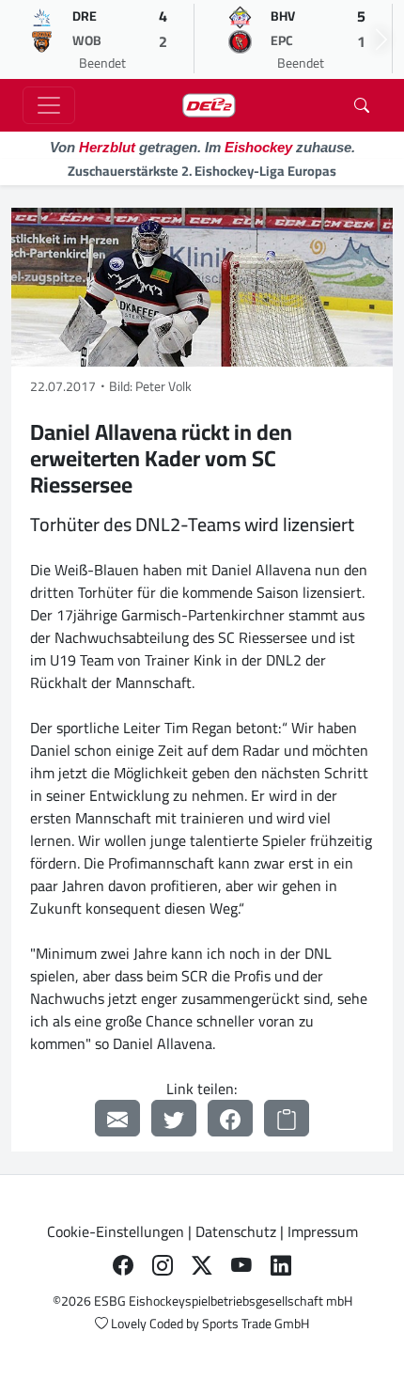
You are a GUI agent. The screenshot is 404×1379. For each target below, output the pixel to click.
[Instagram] (162, 1265)
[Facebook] (230, 1118)
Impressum (322, 1231)
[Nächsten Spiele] (381, 39)
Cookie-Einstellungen (115, 1231)
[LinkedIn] (281, 1265)
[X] (202, 1265)
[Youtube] (241, 1265)
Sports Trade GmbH (255, 1323)
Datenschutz (235, 1231)
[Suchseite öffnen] (361, 105)
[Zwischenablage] (286, 1118)
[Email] (117, 1118)
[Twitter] (173, 1118)
